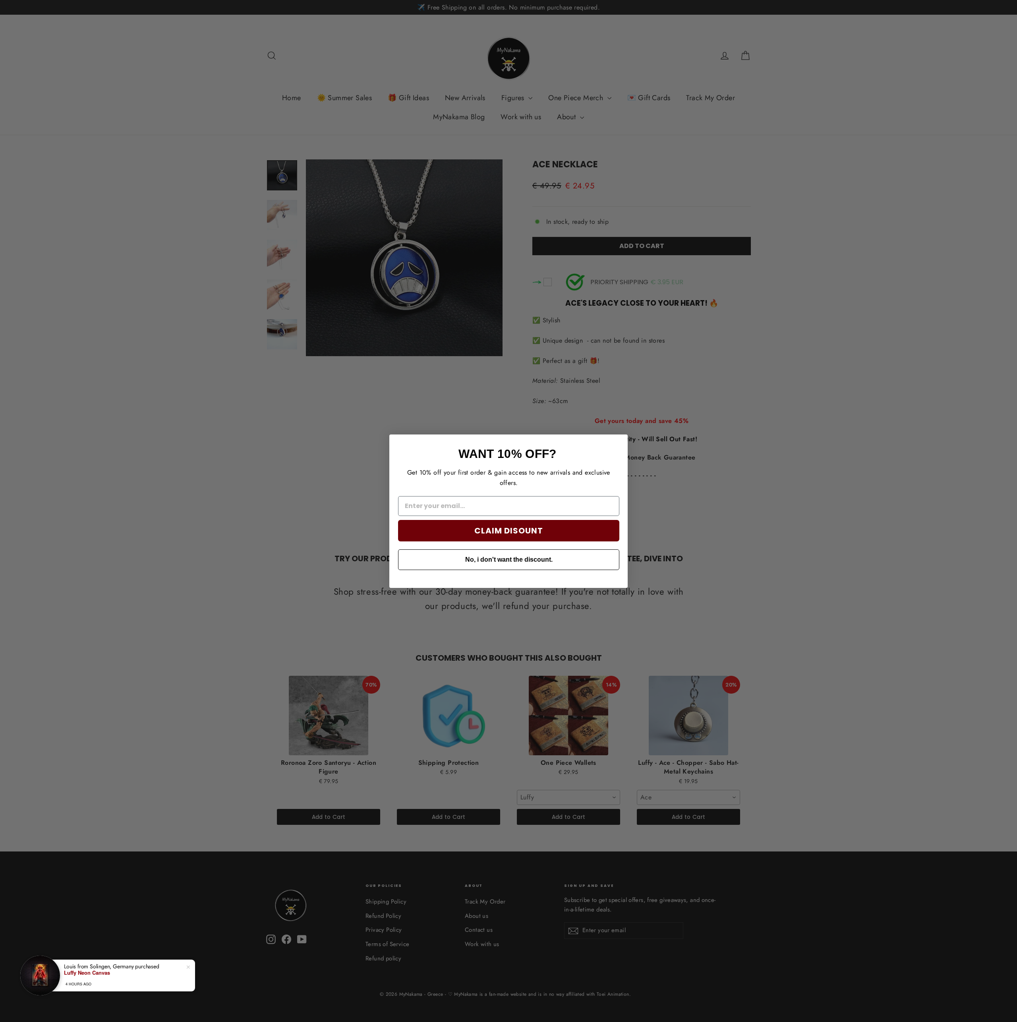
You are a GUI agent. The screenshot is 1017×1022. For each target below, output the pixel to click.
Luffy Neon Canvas (87, 973)
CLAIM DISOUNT (508, 530)
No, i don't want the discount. (509, 559)
